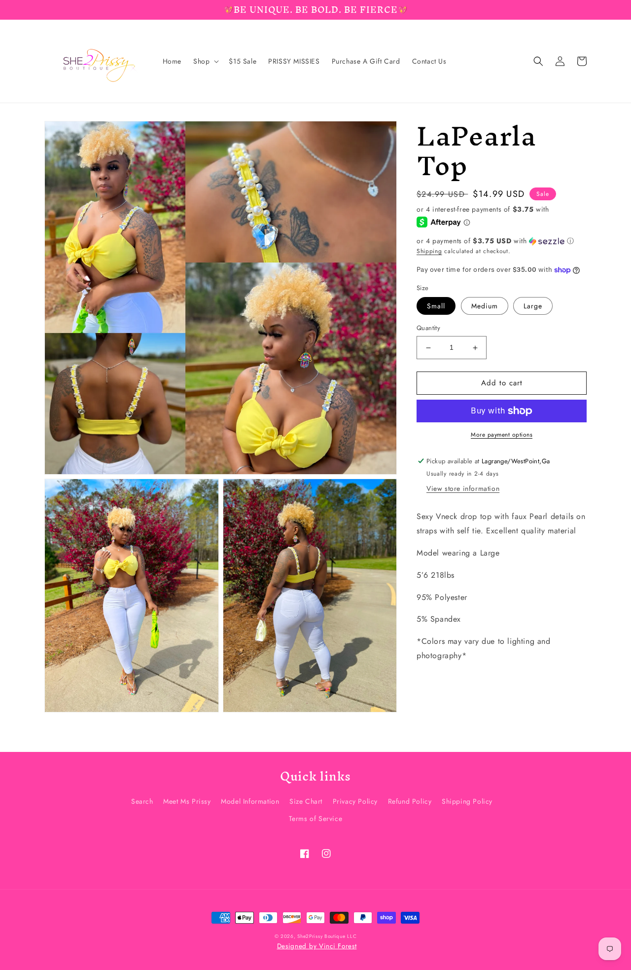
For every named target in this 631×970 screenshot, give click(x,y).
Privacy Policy (355, 801)
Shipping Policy (467, 801)
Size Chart (305, 801)
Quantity (428, 328)
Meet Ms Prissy (186, 801)
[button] (205, 61)
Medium (484, 306)
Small (436, 306)
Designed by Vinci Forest (317, 946)
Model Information (250, 801)
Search (142, 801)
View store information (462, 489)
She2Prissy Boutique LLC (326, 936)
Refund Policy (410, 801)
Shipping (429, 251)
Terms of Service (316, 818)
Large (533, 306)
